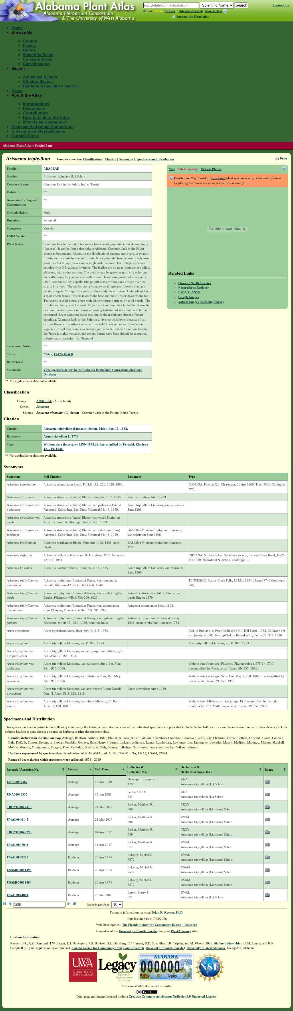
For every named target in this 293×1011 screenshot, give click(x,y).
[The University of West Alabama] (83, 966)
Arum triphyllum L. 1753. (61, 436)
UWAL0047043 (17, 844)
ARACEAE (51, 168)
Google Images (188, 297)
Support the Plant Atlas (193, 16)
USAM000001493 (19, 870)
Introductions (36, 103)
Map (172, 169)
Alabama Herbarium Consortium (42, 126)
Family (29, 45)
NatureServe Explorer (193, 287)
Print (283, 158)
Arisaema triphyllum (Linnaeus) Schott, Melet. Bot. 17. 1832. (85, 428)
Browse (170, 11)
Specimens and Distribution (155, 159)
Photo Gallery (188, 169)
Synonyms (126, 159)
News (16, 90)
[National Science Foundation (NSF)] (210, 966)
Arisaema (42, 406)
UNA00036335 (17, 794)
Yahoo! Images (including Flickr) (201, 301)
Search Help (213, 11)
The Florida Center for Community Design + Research (159, 924)
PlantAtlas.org (181, 931)
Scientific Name (38, 54)
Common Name (37, 59)
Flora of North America (194, 283)
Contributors (35, 113)
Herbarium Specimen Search (50, 86)
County (30, 41)
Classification (36, 63)
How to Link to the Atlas (46, 117)
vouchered (218, 178)
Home (17, 27)
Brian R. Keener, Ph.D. (167, 912)
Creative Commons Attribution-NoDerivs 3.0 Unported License (172, 996)
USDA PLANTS (189, 292)
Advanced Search (191, 11)
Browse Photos (211, 169)
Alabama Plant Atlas (17, 145)
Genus (29, 50)
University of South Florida (138, 931)
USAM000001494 (19, 882)
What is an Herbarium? (45, 122)
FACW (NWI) (63, 354)
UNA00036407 (17, 782)
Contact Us (281, 5)
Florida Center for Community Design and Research (108, 948)
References (34, 108)
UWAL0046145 (17, 819)
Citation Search (38, 81)
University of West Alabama (38, 131)
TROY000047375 (19, 807)
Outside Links (25, 135)
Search (158, 11)
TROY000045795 (19, 832)
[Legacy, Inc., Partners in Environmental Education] (117, 966)
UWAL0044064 (17, 895)
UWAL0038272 (17, 857)
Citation (110, 159)
